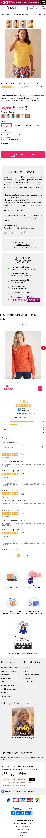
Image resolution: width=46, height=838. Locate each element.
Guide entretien (8, 692)
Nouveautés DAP (7, 15)
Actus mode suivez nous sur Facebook (21, 791)
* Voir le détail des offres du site (23, 653)
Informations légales (23, 827)
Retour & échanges (9, 671)
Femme (27, 668)
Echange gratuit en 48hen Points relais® (20, 281)
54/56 (6, 130)
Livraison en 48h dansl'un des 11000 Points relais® (23, 268)
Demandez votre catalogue (23, 737)
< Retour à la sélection (33, 87)
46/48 (28, 125)
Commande (6, 678)
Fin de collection (30, 682)
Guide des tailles (8, 685)
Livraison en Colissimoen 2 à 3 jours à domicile (21, 274)
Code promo (22, 833)
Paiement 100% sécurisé (21, 292)
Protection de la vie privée (22, 823)
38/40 (6, 125)
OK (32, 779)
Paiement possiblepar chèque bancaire (19, 287)
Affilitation (22, 836)
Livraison (5, 675)
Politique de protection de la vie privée (14, 785)
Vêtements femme (22, 15)
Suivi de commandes (10, 668)
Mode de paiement (9, 682)
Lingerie (27, 671)
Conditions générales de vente (23, 820)
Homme (27, 678)
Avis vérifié (7, 457)
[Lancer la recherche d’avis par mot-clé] (43, 447)
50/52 (39, 125)
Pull (31, 15)
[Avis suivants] (32, 555)
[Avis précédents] (14, 555)
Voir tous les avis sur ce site (24, 417)
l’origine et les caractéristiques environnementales (23, 244)
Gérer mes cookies (22, 830)
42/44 (17, 125)
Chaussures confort (31, 675)
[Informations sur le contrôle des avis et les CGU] (34, 413)
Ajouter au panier (25, 154)
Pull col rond (39, 15)
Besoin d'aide (7, 696)
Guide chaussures (9, 689)
